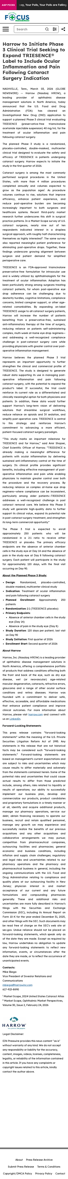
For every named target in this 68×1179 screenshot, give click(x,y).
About (19, 1159)
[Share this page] (63, 29)
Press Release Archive (39, 1159)
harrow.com (35, 714)
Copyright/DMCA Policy (17, 1173)
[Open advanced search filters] (54, 29)
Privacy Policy (43, 1173)
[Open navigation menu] (6, 29)
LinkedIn (14, 718)
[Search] (47, 29)
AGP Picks (8, 5)
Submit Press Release (21, 1166)
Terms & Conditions (48, 1166)
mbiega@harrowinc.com (17, 985)
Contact (60, 1173)
